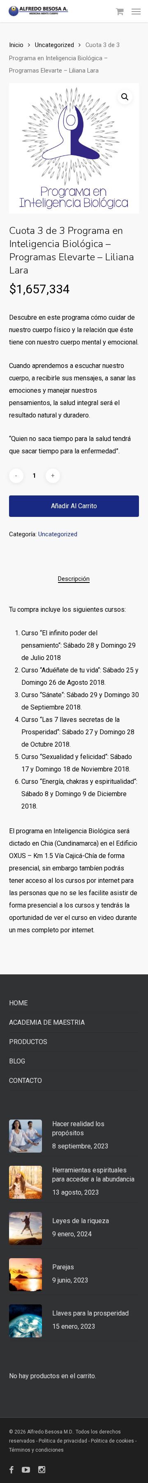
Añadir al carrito (74, 506)
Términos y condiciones (36, 1450)
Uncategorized (54, 45)
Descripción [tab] (74, 578)
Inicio (16, 45)
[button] (136, 11)
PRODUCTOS (28, 1042)
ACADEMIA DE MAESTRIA (47, 1022)
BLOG (17, 1061)
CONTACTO (25, 1081)
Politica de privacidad (63, 1441)
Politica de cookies (112, 1441)
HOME (18, 1003)
